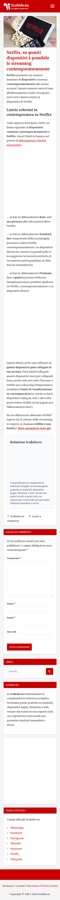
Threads (15, 843)
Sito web (11, 632)
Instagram (17, 838)
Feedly (14, 854)
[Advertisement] (30, 181)
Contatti (20, 885)
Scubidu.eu (17, 516)
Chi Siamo (8, 885)
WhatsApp (17, 827)
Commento (14, 558)
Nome (11, 603)
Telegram (16, 859)
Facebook (16, 833)
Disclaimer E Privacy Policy (42, 885)
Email (11, 617)
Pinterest (16, 848)
